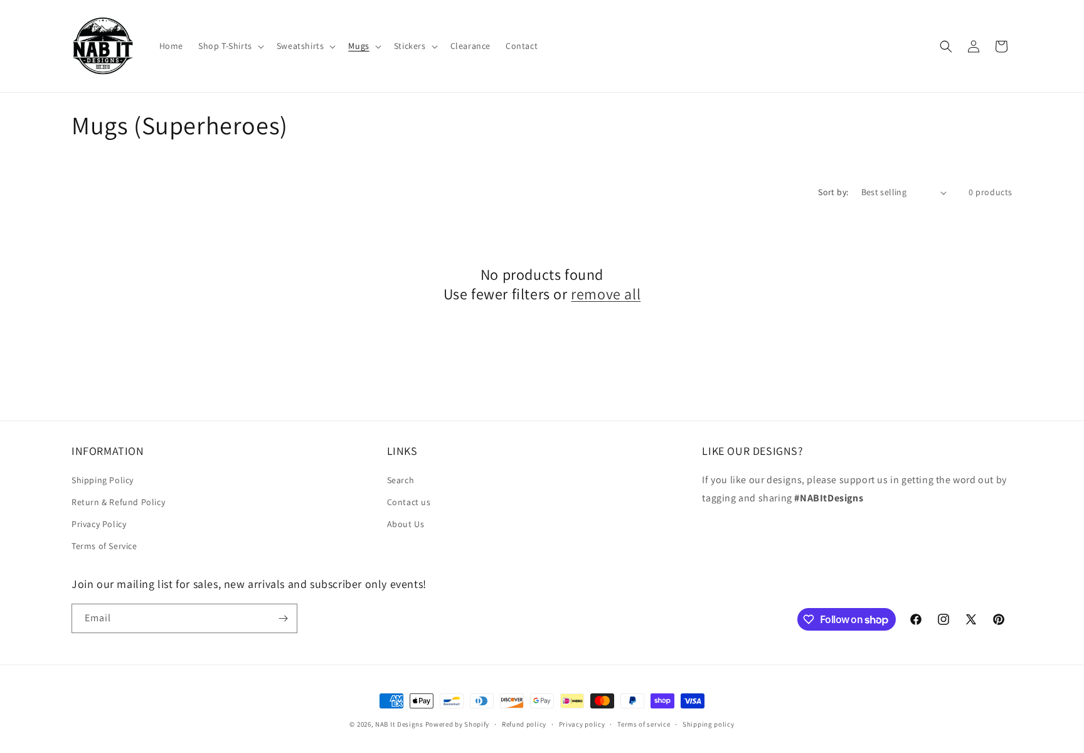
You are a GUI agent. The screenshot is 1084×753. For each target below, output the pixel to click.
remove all (605, 294)
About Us (406, 524)
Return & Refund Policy (118, 502)
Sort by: (833, 192)
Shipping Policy (103, 480)
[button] (230, 46)
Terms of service (643, 724)
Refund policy (524, 724)
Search (401, 480)
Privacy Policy (99, 524)
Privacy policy (582, 724)
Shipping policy (709, 724)
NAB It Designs (399, 724)
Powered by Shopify (457, 724)
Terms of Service (104, 546)
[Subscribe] (283, 618)
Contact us (409, 502)
